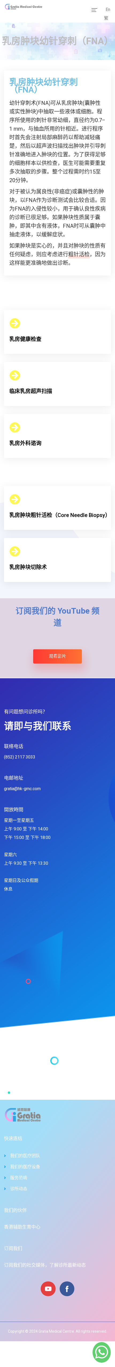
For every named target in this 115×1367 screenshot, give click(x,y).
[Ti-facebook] (67, 1288)
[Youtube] (48, 1288)
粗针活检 (79, 254)
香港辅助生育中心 (22, 1227)
